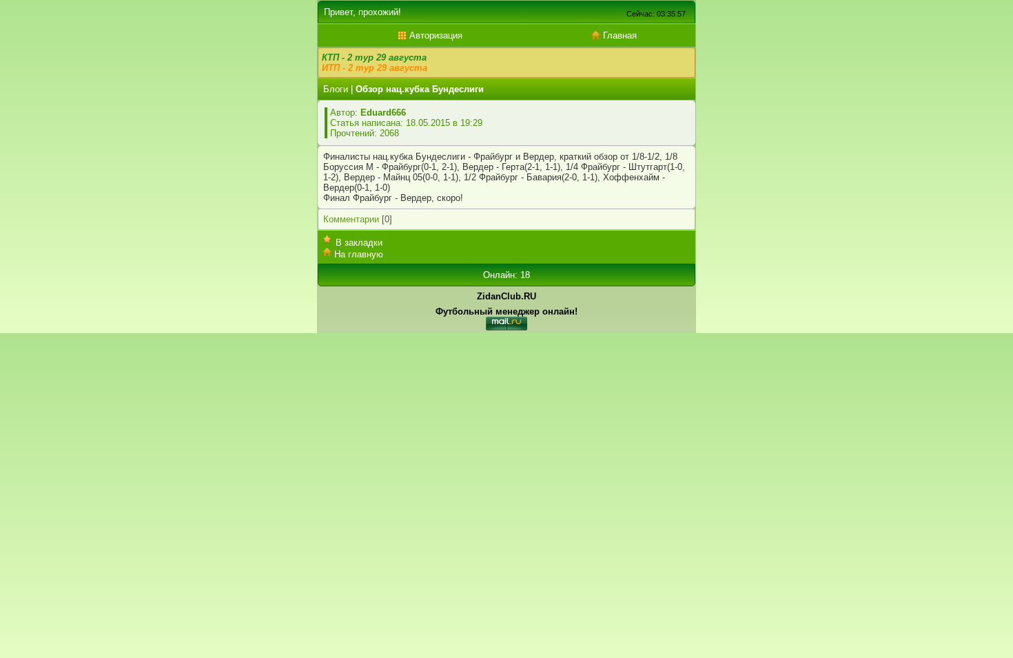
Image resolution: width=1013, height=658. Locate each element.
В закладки (359, 242)
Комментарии (351, 219)
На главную (358, 254)
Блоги (335, 89)
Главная (618, 35)
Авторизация (434, 35)
